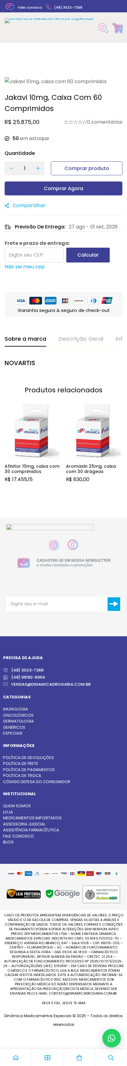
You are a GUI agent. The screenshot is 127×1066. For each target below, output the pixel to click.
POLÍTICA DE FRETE (20, 763)
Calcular (88, 254)
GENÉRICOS (14, 727)
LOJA (8, 812)
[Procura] (103, 28)
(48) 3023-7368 (68, 7)
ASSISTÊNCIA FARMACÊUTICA (31, 830)
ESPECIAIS (13, 733)
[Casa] (16, 1057)
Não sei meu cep (25, 266)
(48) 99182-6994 (28, 677)
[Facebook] (73, 545)
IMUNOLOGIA (15, 709)
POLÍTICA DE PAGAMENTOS (29, 770)
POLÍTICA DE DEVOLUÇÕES (28, 758)
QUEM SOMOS (17, 806)
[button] (111, 1038)
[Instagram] (53, 545)
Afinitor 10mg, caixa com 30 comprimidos (32, 469)
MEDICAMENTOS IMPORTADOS (32, 818)
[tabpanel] (63, 364)
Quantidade (20, 153)
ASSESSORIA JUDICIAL (24, 824)
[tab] (25, 339)
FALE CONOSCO (18, 836)
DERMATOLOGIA (18, 721)
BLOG (8, 842)
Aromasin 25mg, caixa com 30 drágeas (91, 469)
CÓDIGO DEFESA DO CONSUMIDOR (36, 782)
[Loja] (47, 1057)
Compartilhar (29, 205)
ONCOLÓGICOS (18, 715)
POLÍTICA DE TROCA (22, 775)
